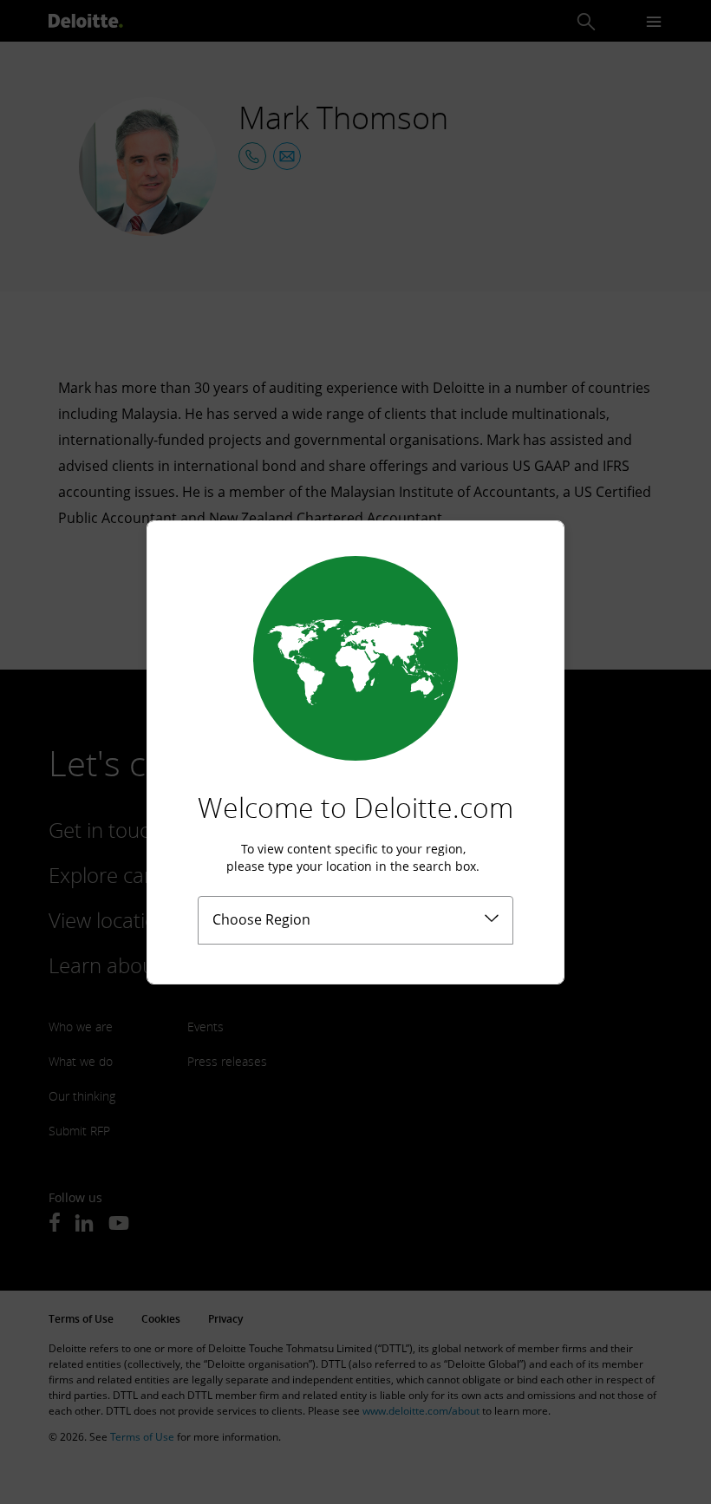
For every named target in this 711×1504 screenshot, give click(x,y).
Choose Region (261, 919)
